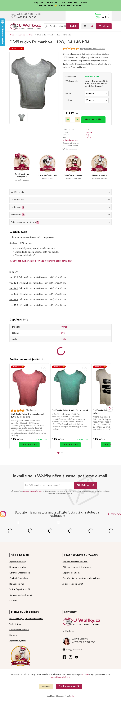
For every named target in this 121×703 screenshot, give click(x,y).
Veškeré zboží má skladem (75, 561)
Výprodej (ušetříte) (25, 35)
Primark (88, 132)
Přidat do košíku (93, 119)
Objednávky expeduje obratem (77, 567)
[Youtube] (78, 658)
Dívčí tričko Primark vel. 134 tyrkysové (70, 410)
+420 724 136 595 (26, 17)
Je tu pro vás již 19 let (73, 583)
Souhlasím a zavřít (69, 686)
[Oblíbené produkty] (85, 26)
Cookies (13, 600)
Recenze (13, 635)
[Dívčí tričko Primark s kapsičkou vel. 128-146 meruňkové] (29, 386)
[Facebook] (66, 658)
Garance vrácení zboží (19, 572)
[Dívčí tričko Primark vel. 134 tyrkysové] (70, 386)
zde (72, 696)
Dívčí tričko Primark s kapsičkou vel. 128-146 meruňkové (27, 415)
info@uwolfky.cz (74, 649)
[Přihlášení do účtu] (92, 26)
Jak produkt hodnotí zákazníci (92, 49)
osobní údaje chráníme (60, 677)
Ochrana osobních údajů (20, 595)
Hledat (72, 26)
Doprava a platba (17, 567)
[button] (58, 453)
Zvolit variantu (29, 444)
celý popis (81, 67)
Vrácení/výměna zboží (19, 589)
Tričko (88, 137)
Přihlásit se (83, 485)
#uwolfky (114, 514)
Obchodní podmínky (18, 578)
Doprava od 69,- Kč (71, 572)
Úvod (11, 35)
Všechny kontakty (17, 561)
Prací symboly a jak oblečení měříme (26, 618)
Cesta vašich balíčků (19, 629)
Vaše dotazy (15, 624)
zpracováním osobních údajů (32, 491)
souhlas (85, 674)
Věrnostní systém (17, 640)
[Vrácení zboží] (20, 655)
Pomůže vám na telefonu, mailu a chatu (81, 578)
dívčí (87, 135)
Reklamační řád (16, 583)
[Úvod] (25, 26)
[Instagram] (72, 658)
